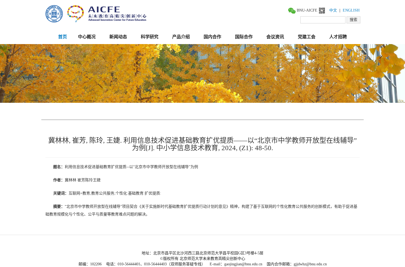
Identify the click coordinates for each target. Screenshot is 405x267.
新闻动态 (118, 36)
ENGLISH (351, 10)
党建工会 (306, 36)
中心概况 (87, 36)
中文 (333, 10)
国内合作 (212, 36)
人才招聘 (338, 36)
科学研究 (149, 36)
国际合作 (244, 36)
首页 (62, 36)
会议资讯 (275, 36)
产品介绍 (181, 36)
